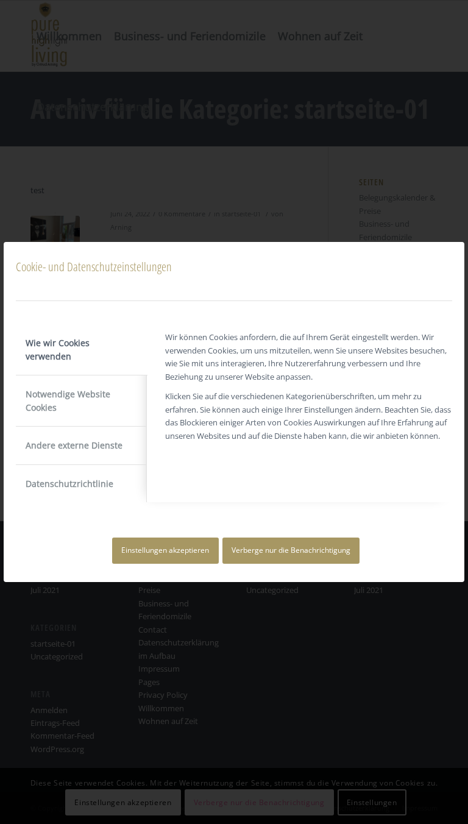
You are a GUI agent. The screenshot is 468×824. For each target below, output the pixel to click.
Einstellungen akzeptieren (165, 550)
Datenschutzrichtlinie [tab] (69, 483)
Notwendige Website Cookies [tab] (68, 400)
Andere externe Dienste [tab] (74, 445)
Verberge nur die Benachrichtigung (291, 550)
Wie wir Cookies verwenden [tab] (58, 349)
